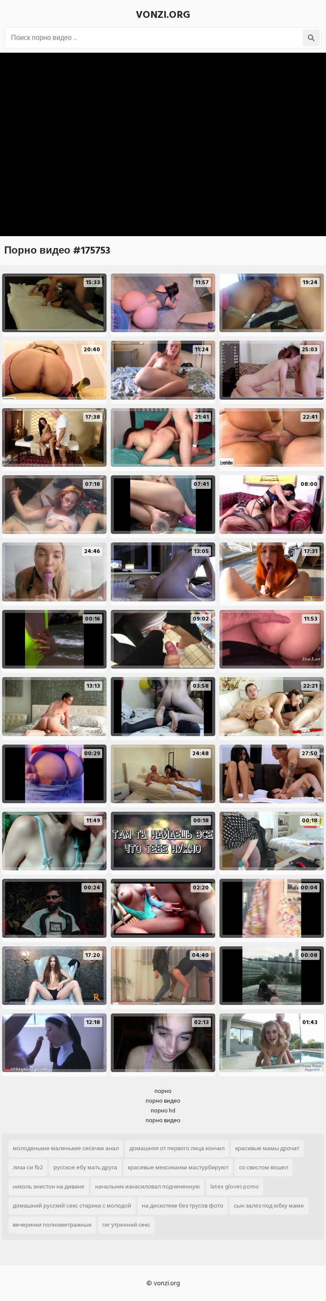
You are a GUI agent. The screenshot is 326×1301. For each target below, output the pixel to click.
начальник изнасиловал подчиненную (147, 1186)
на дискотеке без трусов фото (182, 1206)
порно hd (163, 1110)
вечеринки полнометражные (52, 1225)
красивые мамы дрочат (267, 1148)
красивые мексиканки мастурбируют (178, 1167)
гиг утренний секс (126, 1225)
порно (163, 1091)
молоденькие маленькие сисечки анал (66, 1148)
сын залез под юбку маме (269, 1206)
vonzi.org (163, 14)
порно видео (163, 1101)
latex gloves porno (235, 1186)
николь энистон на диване (48, 1186)
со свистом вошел (263, 1167)
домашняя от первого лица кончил (177, 1148)
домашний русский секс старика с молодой (72, 1206)
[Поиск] (311, 37)
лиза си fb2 (28, 1167)
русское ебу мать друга (85, 1167)
